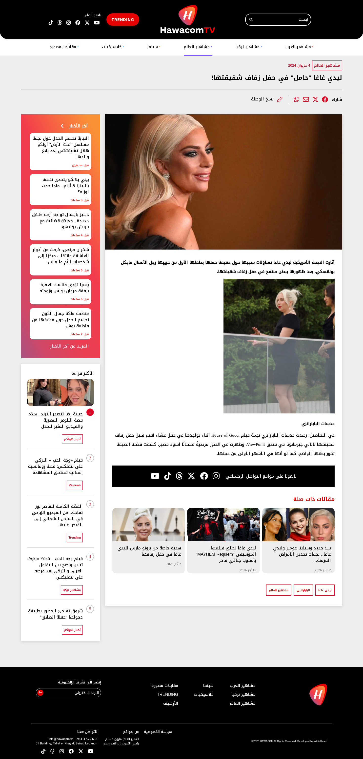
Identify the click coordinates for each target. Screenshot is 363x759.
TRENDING (122, 19)
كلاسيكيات (113, 47)
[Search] (251, 19)
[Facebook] (325, 99)
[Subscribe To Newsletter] (40, 693)
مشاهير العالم (198, 47)
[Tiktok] (167, 476)
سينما (154, 47)
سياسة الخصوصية (158, 731)
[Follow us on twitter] (87, 23)
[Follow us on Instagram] (69, 23)
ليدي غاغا (325, 590)
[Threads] (60, 23)
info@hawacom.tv (61, 739)
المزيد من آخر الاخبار (69, 346)
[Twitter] (315, 99)
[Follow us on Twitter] (80, 752)
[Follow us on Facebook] (78, 23)
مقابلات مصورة (64, 47)
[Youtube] (155, 476)
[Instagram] (216, 476)
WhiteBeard (320, 741)
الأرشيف (170, 703)
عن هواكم (131, 731)
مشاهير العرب (299, 47)
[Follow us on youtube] (96, 23)
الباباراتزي (303, 590)
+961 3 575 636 (86, 739)
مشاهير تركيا (248, 47)
